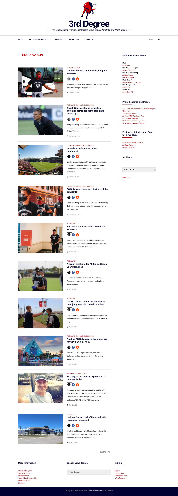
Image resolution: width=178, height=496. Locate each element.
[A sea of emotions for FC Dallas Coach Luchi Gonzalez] (40, 276)
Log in (117, 471)
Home (20, 39)
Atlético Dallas (127, 75)
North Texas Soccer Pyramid (133, 121)
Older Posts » (105, 452)
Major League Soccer (85, 105)
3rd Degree (89, 24)
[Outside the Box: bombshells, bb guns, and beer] (40, 82)
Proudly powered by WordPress (76, 491)
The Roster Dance (129, 113)
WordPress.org (121, 478)
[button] (68, 78)
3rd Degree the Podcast (38, 39)
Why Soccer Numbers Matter (133, 123)
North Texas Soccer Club (131, 82)
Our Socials (58, 39)
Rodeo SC (126, 87)
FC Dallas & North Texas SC (133, 142)
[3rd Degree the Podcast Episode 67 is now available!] (40, 388)
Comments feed (121, 476)
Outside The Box (73, 68)
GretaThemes (108, 491)
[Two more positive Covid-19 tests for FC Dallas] (40, 238)
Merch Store (74, 39)
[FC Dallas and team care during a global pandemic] (40, 201)
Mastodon (126, 177)
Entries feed (119, 473)
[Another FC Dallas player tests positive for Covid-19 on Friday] (40, 351)
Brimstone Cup (24, 480)
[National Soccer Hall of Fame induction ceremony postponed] (40, 429)
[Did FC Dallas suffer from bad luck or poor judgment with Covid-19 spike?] (40, 313)
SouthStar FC (127, 92)
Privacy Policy (23, 476)
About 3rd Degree (25, 471)
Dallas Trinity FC (128, 70)
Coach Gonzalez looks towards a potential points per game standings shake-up (85, 111)
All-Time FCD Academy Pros (133, 116)
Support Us (89, 39)
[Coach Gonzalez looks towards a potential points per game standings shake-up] (40, 120)
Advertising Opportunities (27, 478)
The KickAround (24, 473)
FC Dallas (71, 105)
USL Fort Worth (128, 77)
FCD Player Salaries (130, 118)
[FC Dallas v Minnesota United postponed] (40, 160)
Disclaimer (22, 483)
